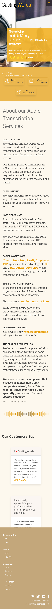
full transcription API (24, 267)
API (6, 542)
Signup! (8, 575)
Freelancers (10, 581)
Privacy (8, 585)
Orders (8, 567)
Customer (8, 563)
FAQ (6, 538)
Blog (7, 553)
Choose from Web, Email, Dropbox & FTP (26, 262)
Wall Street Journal (15, 401)
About (6, 549)
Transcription (9, 535)
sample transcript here (34, 301)
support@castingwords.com (37, 603)
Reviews (8, 556)
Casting (16, 4)
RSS (46, 264)
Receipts (8, 571)
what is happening (36, 331)
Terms (7, 589)
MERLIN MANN (20, 480)
